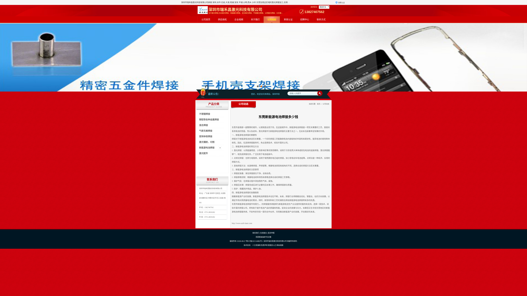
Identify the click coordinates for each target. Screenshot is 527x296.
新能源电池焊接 (207, 147)
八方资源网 (256, 245)
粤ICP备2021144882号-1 (254, 241)
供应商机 (222, 19)
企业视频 (238, 19)
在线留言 (263, 233)
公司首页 (205, 19)
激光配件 (203, 153)
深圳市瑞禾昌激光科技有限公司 (275, 241)
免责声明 (264, 245)
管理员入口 (272, 245)
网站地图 (280, 245)
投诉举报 (271, 233)
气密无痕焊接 (205, 131)
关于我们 (255, 19)
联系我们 (256, 233)
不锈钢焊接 (204, 114)
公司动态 (271, 19)
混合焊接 (203, 125)
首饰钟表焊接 (205, 136)
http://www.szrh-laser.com (242, 223)
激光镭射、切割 (207, 142)
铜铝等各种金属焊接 (209, 119)
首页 (318, 104)
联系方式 (321, 19)
